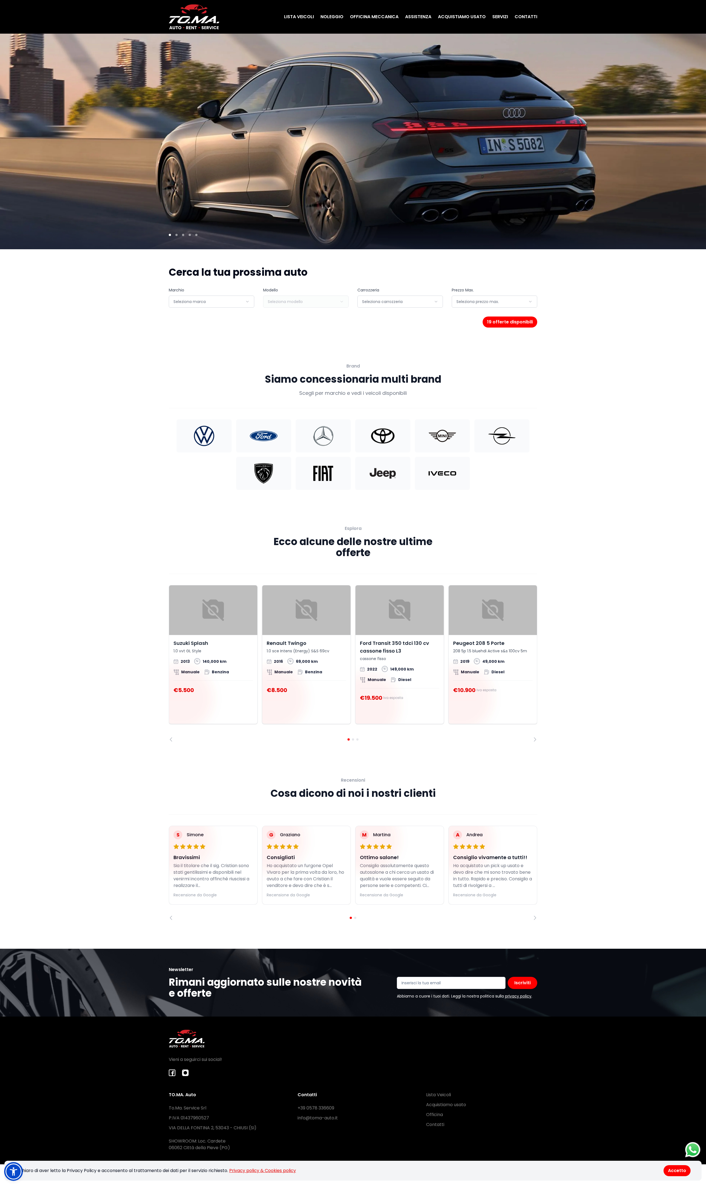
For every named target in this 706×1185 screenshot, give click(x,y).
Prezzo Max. (463, 290)
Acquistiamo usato (446, 1104)
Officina (434, 1114)
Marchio (176, 290)
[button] (14, 1171)
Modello (270, 290)
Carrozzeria (368, 290)
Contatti (435, 1124)
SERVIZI (500, 17)
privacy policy (518, 996)
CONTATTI (526, 17)
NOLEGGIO (331, 17)
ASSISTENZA (418, 17)
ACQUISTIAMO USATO (462, 17)
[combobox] (211, 302)
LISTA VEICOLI (299, 17)
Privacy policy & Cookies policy (262, 1170)
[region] (353, 663)
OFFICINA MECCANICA (374, 17)
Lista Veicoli (438, 1095)
